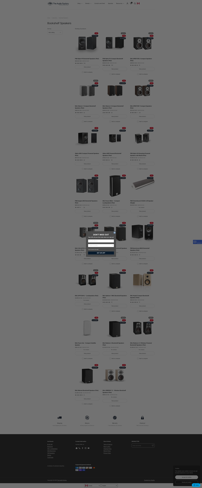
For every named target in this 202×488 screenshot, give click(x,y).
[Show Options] (112, 245)
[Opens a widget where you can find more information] (196, 485)
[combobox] (100, 245)
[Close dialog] (114, 232)
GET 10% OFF (101, 253)
